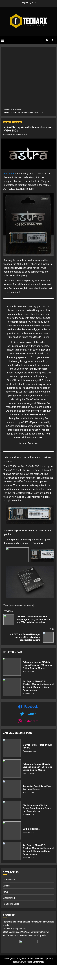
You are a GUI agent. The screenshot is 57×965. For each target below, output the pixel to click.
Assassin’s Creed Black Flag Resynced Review (37, 787)
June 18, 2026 (29, 814)
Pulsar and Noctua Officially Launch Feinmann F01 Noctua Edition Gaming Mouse (37, 665)
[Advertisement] (28, 78)
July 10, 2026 (29, 792)
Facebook (33, 443)
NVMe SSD (28, 605)
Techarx (6, 922)
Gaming (6, 885)
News (5, 892)
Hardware (7, 122)
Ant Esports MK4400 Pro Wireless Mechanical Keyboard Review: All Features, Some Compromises (38, 686)
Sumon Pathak (10, 134)
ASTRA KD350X (16, 605)
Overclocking (9, 898)
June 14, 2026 (29, 693)
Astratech (8, 173)
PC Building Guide (11, 904)
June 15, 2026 (29, 832)
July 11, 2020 (22, 134)
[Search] (52, 40)
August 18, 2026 (30, 751)
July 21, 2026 (29, 671)
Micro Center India (35, 962)
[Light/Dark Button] (45, 40)
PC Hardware (17, 122)
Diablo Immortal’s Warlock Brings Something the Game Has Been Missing (37, 808)
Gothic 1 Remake (31, 829)
